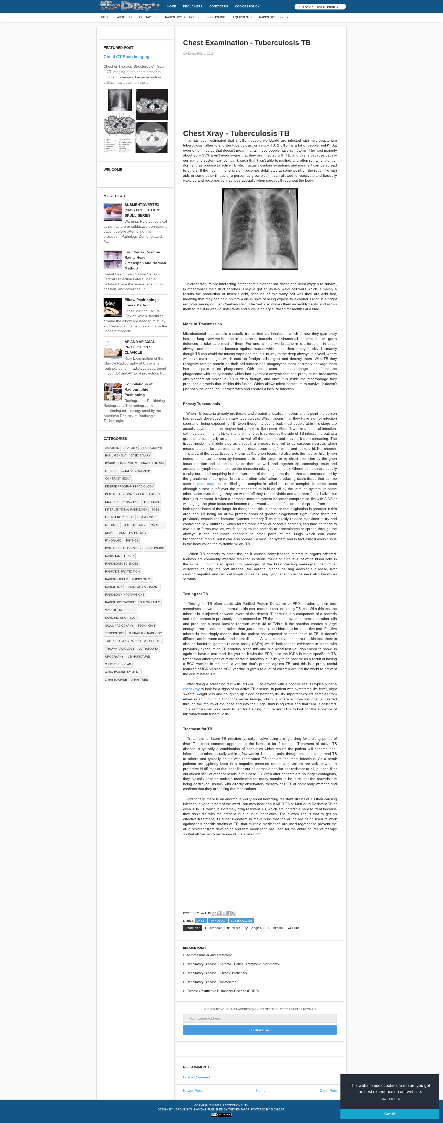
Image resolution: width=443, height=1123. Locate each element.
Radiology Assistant (142, 586)
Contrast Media (117, 478)
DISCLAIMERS (192, 6)
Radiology (113, 586)
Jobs (155, 509)
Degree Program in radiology (129, 486)
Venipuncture (139, 656)
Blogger (277, 1109)
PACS (121, 532)
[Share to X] (224, 913)
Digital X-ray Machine (121, 501)
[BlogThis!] (219, 913)
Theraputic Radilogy (145, 633)
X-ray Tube (139, 679)
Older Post (328, 1090)
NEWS (109, 532)
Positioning (216, 17)
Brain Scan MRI (152, 463)
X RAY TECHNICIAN (118, 664)
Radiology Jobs (271, 17)
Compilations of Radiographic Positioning (139, 389)
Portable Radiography (123, 548)
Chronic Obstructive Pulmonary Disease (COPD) (223, 991)
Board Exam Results (121, 463)
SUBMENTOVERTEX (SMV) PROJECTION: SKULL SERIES (142, 210)
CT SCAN (111, 470)
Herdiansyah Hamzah (190, 1109)
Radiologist (142, 579)
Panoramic (113, 540)
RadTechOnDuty (235, 1105)
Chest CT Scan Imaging (126, 56)
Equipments (242, 17)
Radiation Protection (122, 571)
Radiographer (116, 579)
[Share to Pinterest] (233, 913)
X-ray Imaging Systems (122, 671)
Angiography (152, 447)
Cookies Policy (247, 6)
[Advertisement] (221, 95)
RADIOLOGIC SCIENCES (121, 563)
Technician (146, 625)
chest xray (205, 484)
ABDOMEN (112, 447)
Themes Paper (238, 1109)
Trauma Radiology (119, 648)
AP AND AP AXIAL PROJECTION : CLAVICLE (140, 347)
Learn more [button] (389, 1098)
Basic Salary (140, 455)
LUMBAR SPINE (147, 517)
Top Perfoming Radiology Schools (133, 640)
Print (295, 928)
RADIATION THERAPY (119, 555)
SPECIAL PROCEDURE (120, 610)
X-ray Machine (116, 679)
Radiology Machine (120, 602)
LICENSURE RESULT (119, 517)
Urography (114, 656)
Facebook (215, 928)
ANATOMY (130, 447)
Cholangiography (136, 470)
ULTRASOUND (148, 648)
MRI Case (139, 524)
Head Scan (151, 501)
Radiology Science (180, 17)
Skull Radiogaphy (119, 625)
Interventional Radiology (126, 509)
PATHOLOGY (218, 920)
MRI (126, 524)
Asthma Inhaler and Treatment (209, 955)
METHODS (112, 524)
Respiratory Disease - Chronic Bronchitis (217, 973)
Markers (157, 524)
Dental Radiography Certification (132, 494)
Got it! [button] (389, 1114)
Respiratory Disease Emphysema (211, 982)
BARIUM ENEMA (115, 455)
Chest (201, 920)
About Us (124, 17)
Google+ (255, 928)
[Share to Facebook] (228, 913)
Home (171, 6)
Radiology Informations (124, 594)
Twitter (235, 928)
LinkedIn (277, 928)
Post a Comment (196, 1077)
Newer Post (192, 1090)
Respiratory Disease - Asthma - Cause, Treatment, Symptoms (233, 964)
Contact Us (218, 6)
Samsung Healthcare (121, 617)
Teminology (114, 633)
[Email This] (214, 913)
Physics (132, 540)
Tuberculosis (242, 920)
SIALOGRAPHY (150, 602)
